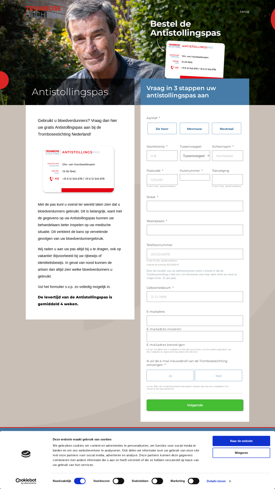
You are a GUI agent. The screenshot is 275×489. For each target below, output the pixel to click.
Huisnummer (191, 171)
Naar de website (241, 441)
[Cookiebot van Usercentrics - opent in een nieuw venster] (26, 481)
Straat (152, 197)
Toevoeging (220, 171)
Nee (219, 376)
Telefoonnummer (160, 245)
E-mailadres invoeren (164, 329)
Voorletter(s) (157, 146)
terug (244, 11)
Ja (170, 376)
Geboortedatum (160, 288)
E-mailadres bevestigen (166, 345)
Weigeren (241, 452)
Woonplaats (157, 221)
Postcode (155, 171)
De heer (162, 129)
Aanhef (153, 118)
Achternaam (223, 146)
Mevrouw (194, 129)
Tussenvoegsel (190, 146)
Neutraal (227, 129)
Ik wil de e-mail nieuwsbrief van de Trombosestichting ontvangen (187, 363)
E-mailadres (156, 311)
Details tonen (216, 481)
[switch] (118, 481)
